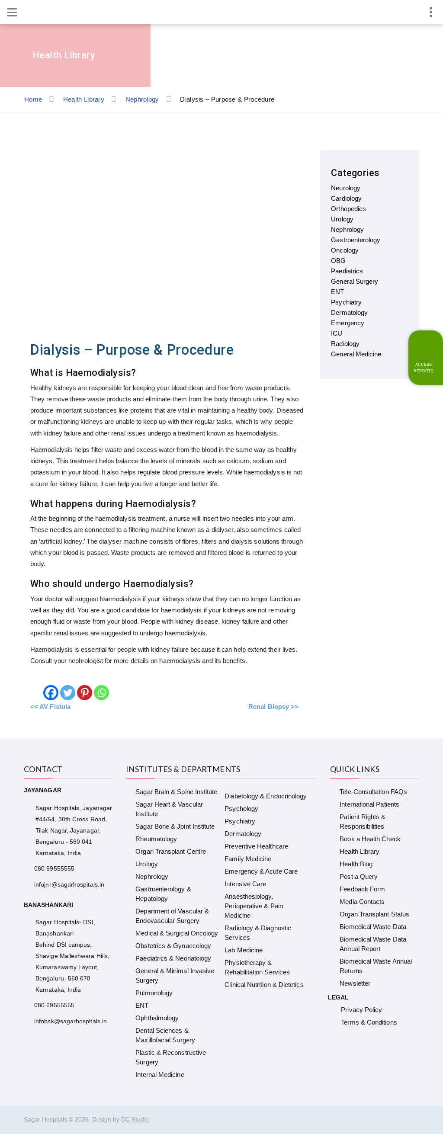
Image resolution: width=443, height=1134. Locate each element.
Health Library (359, 851)
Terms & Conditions (369, 1022)
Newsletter (355, 983)
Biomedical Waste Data (373, 926)
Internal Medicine (159, 1074)
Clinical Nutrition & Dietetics (264, 984)
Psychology (241, 808)
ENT (141, 1005)
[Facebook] (50, 692)
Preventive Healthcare (256, 846)
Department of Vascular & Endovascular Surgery (172, 915)
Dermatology (243, 833)
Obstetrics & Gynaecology (173, 945)
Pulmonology (154, 992)
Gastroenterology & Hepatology (163, 893)
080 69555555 (54, 868)
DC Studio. (136, 1119)
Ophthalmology (157, 1018)
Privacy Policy (361, 1009)
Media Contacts (362, 901)
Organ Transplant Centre (170, 851)
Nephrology (151, 876)
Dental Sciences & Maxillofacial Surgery (165, 1035)
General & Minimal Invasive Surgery (174, 975)
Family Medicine (248, 858)
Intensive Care (245, 883)
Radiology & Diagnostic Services (258, 932)
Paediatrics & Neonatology (173, 958)
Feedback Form (362, 889)
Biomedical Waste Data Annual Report (373, 943)
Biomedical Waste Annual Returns (376, 966)
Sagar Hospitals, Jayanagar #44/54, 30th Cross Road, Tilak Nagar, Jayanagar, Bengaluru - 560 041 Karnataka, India (73, 830)
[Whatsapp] (101, 692)
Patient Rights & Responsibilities (362, 821)
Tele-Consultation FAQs (373, 791)
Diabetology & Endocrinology (266, 796)
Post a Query (359, 876)
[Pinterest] (84, 692)
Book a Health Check (370, 838)
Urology (146, 864)
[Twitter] (67, 692)
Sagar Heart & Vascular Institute (169, 809)
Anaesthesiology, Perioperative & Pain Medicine (254, 906)
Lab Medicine (244, 950)
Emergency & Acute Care (261, 871)
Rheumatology (156, 838)
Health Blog (356, 864)
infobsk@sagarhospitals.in (70, 1021)
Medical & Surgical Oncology (176, 933)
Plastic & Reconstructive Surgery (170, 1057)
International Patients (369, 804)
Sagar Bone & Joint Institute (175, 826)
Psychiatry (240, 821)
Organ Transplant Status (374, 914)
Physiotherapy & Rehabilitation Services (257, 967)
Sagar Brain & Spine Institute (176, 791)
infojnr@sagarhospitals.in (69, 884)
